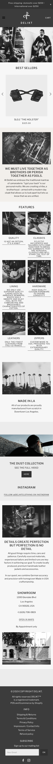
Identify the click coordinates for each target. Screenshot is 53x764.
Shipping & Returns (26, 714)
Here (26, 474)
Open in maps (26, 620)
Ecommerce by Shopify (31, 703)
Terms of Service (26, 730)
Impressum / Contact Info (26, 726)
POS (12, 703)
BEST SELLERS (26, 68)
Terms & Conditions (26, 718)
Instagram (26, 487)
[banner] (26, 18)
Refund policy (26, 734)
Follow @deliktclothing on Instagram (26, 495)
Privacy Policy (26, 722)
